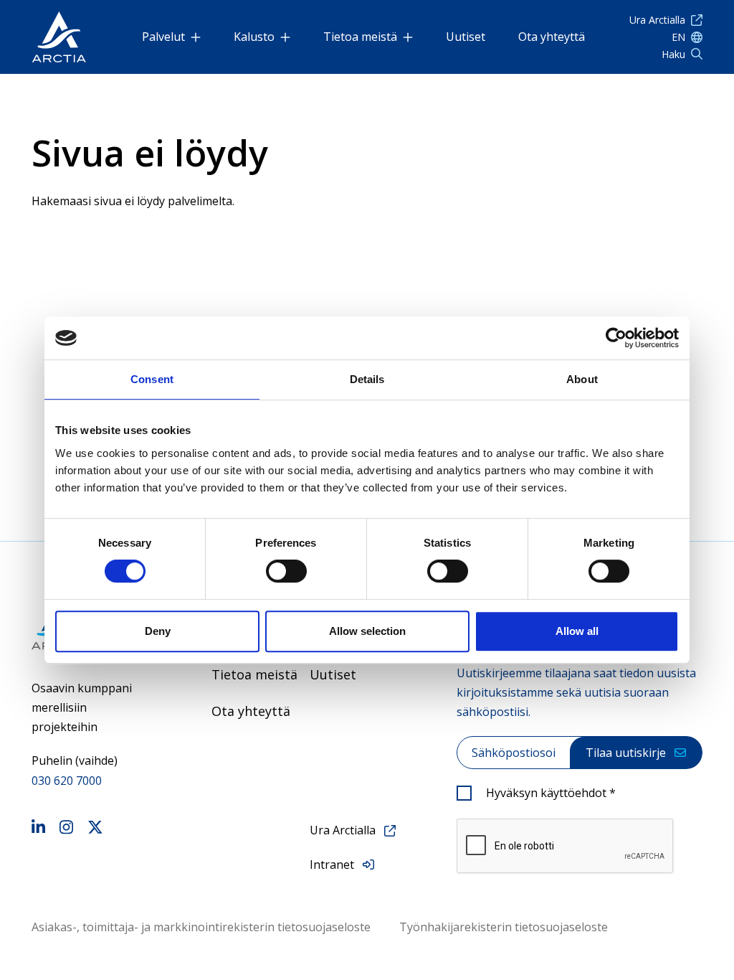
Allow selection (367, 631)
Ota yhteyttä (551, 36)
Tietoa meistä (360, 36)
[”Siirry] (59, 36)
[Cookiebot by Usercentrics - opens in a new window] (616, 338)
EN (678, 37)
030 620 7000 (67, 780)
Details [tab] (367, 379)
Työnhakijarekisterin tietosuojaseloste (503, 927)
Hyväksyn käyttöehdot (551, 793)
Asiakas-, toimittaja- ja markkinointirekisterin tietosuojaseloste (201, 927)
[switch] (286, 571)
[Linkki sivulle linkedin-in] (38, 829)
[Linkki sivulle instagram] (66, 829)
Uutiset (465, 36)
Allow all (577, 631)
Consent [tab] (151, 379)
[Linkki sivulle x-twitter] (95, 829)
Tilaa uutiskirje (626, 752)
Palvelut (163, 36)
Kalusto (254, 36)
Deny (158, 631)
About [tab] (582, 379)
